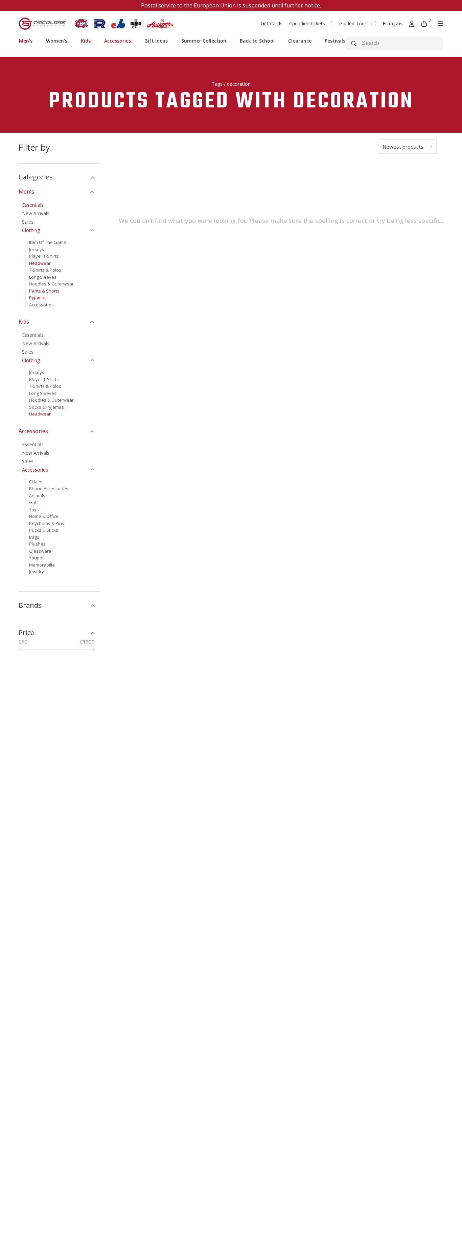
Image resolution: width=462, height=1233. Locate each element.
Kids (86, 40)
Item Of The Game (47, 242)
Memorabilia (42, 565)
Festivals (335, 40)
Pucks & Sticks (43, 530)
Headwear (40, 263)
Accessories (117, 40)
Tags (217, 84)
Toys (34, 509)
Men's (25, 40)
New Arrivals (35, 213)
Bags (34, 537)
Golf (33, 502)
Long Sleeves (42, 277)
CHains (36, 482)
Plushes (37, 544)
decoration (239, 84)
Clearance (299, 40)
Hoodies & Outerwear (51, 284)
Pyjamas (38, 298)
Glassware (40, 551)
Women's (56, 40)
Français (392, 23)
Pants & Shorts (44, 291)
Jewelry (36, 572)
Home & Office (44, 516)
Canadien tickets (307, 23)
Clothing (31, 230)
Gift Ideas (156, 40)
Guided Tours (354, 23)
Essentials (33, 205)
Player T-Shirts (44, 256)
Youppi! (36, 558)
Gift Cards (271, 23)
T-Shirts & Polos (45, 270)
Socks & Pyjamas (46, 407)
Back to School (257, 40)
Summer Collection (203, 40)
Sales (27, 222)
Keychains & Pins (46, 523)
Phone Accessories (48, 488)
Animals (37, 496)
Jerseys (36, 249)
